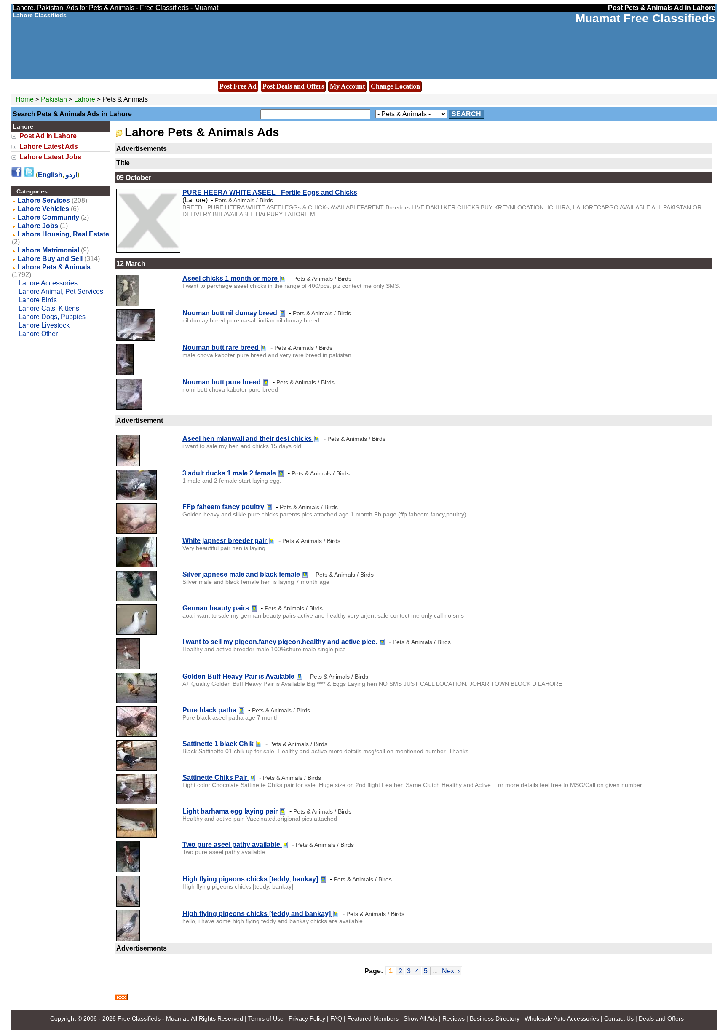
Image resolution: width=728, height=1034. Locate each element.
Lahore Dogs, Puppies (52, 316)
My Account (347, 86)
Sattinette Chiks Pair (215, 777)
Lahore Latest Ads (48, 146)
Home (25, 99)
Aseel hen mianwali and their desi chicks (247, 438)
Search (466, 114)
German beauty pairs (216, 608)
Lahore (85, 99)
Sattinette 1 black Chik (218, 743)
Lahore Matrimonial (48, 250)
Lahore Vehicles (43, 208)
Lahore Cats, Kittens (49, 308)
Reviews (453, 1018)
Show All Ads (420, 1018)
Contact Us (619, 1018)
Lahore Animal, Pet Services (61, 291)
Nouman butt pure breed (222, 382)
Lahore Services (44, 200)
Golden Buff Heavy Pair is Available (239, 676)
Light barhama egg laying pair (230, 811)
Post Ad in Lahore (48, 136)
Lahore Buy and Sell (50, 258)
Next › (451, 971)
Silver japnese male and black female (242, 574)
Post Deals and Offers (293, 86)
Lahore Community (48, 217)
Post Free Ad (238, 86)
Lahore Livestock (44, 325)
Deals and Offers (661, 1018)
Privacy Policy (307, 1018)
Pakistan (54, 99)
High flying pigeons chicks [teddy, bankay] (251, 879)
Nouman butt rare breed (221, 347)
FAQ (336, 1018)
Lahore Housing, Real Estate (63, 234)
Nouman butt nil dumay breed (230, 313)
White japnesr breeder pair (225, 540)
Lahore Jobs (38, 225)
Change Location (395, 86)
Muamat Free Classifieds (645, 18)
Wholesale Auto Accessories (562, 1018)
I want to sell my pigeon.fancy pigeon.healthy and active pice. (280, 641)
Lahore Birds (38, 299)
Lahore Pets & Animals (54, 267)
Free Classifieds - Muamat (153, 1018)
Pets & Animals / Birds (244, 200)
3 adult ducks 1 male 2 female (230, 473)
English (50, 174)
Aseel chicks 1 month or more (230, 278)
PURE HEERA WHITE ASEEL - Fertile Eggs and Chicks (269, 192)
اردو (71, 174)
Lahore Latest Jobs (50, 157)
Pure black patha (210, 710)
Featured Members (373, 1018)
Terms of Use (266, 1018)
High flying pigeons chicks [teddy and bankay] (257, 913)
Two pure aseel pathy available (232, 844)
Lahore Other (38, 333)
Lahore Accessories (48, 283)
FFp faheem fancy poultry (224, 506)
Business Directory (494, 1018)
